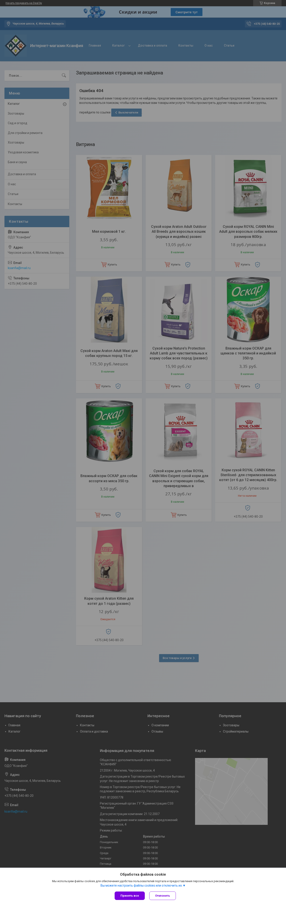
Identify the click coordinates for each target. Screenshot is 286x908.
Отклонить (162, 895)
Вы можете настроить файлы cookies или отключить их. (142, 885)
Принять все (129, 895)
